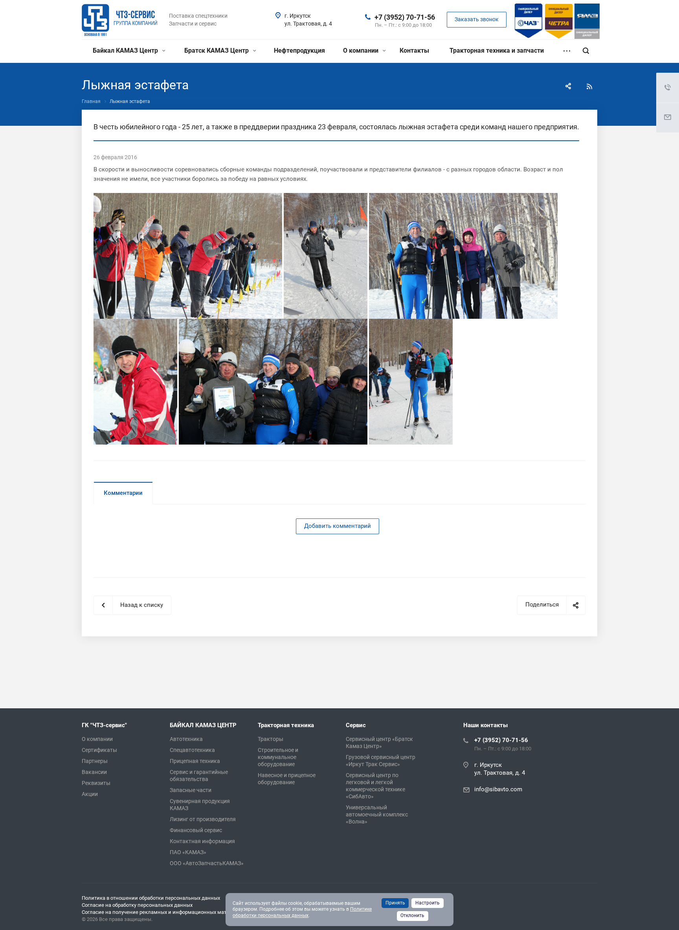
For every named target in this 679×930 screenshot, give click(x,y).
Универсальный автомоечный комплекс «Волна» (377, 814)
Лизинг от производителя (203, 819)
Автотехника (186, 739)
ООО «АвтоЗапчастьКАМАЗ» (207, 863)
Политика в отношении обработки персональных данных (151, 898)
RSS (589, 86)
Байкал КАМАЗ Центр (126, 50)
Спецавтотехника (192, 750)
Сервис (356, 725)
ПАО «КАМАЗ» (188, 852)
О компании (361, 50)
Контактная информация (202, 841)
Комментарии (123, 492)
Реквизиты (96, 783)
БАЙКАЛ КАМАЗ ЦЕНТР (203, 725)
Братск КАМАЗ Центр (217, 50)
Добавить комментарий (337, 525)
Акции (90, 794)
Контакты (414, 50)
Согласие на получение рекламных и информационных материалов (164, 912)
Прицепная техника (195, 761)
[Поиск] (585, 50)
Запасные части (190, 790)
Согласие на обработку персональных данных (137, 905)
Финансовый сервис (196, 830)
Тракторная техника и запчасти (497, 50)
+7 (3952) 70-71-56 (404, 17)
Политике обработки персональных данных (302, 912)
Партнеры (95, 761)
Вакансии (94, 772)
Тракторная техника (286, 725)
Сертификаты (99, 750)
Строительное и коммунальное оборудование (278, 757)
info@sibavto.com (498, 789)
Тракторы (270, 739)
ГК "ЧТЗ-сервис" (104, 725)
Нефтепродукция (299, 50)
